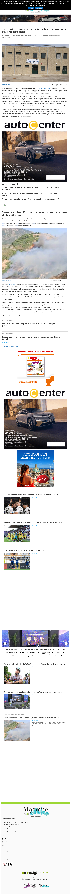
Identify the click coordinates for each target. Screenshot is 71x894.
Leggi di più (39, 8)
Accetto (31, 8)
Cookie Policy (5, 850)
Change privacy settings (7, 856)
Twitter (5, 838)
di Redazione (6, 83)
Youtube (5, 840)
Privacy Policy (5, 848)
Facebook (5, 839)
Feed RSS (5, 842)
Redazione (4, 854)
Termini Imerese (44, 87)
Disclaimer (4, 852)
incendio (12, 283)
